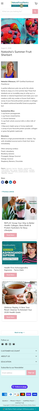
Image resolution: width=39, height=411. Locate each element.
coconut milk (28, 168)
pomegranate (5, 171)
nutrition (31, 170)
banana (8, 168)
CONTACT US (19, 403)
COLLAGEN (5, 170)
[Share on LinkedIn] (10, 182)
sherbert (32, 171)
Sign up (31, 373)
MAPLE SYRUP (23, 170)
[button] (19, 409)
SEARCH (5, 401)
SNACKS (4, 173)
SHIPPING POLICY (28, 401)
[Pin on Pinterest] (14, 182)
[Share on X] (6, 182)
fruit (11, 170)
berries (14, 168)
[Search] (35, 11)
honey (15, 170)
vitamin (10, 173)
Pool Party (14, 171)
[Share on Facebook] (2, 182)
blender (20, 168)
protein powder (23, 171)
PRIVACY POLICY (15, 401)
